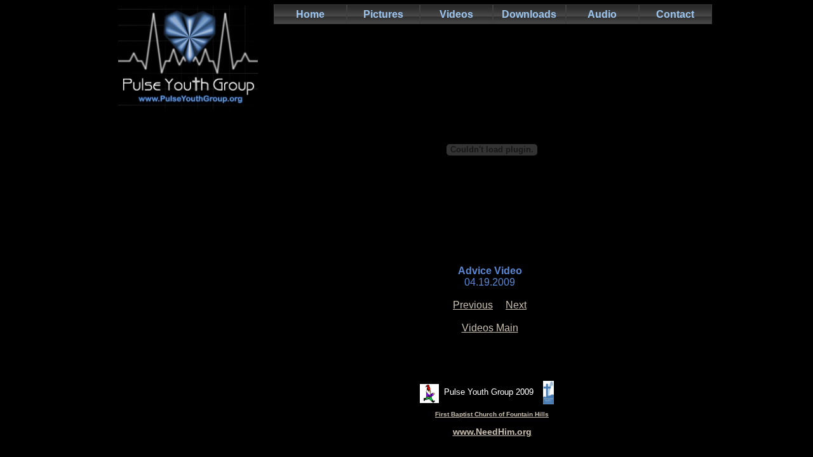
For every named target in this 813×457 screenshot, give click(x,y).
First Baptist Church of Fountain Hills (492, 414)
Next (516, 305)
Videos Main (490, 327)
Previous (473, 305)
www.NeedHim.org (492, 432)
